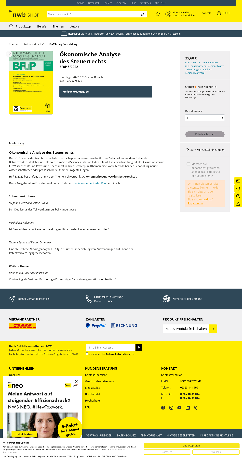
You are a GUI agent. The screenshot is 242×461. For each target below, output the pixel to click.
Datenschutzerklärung (118, 354)
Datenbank (93, 2)
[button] (16, 143)
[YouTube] (179, 407)
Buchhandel (92, 394)
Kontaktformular (171, 375)
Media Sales (92, 388)
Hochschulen (93, 400)
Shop (133, 2)
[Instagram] (171, 407)
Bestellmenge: (194, 111)
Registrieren (195, 203)
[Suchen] (142, 14)
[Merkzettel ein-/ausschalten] (9, 54)
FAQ (87, 407)
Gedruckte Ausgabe (76, 91)
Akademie (122, 2)
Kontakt (206, 13)
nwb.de (80, 2)
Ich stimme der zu (111, 354)
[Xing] (195, 407)
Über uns (15, 375)
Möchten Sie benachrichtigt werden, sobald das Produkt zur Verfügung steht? (205, 170)
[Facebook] (163, 407)
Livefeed (108, 2)
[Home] (11, 26)
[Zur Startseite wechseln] (24, 13)
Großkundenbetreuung (99, 381)
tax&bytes (145, 2)
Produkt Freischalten (183, 319)
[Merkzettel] (157, 13)
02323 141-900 (103, 301)
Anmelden (205, 199)
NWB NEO (160, 2)
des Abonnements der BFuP (90, 183)
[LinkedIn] (188, 407)
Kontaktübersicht (96, 375)
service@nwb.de (190, 381)
